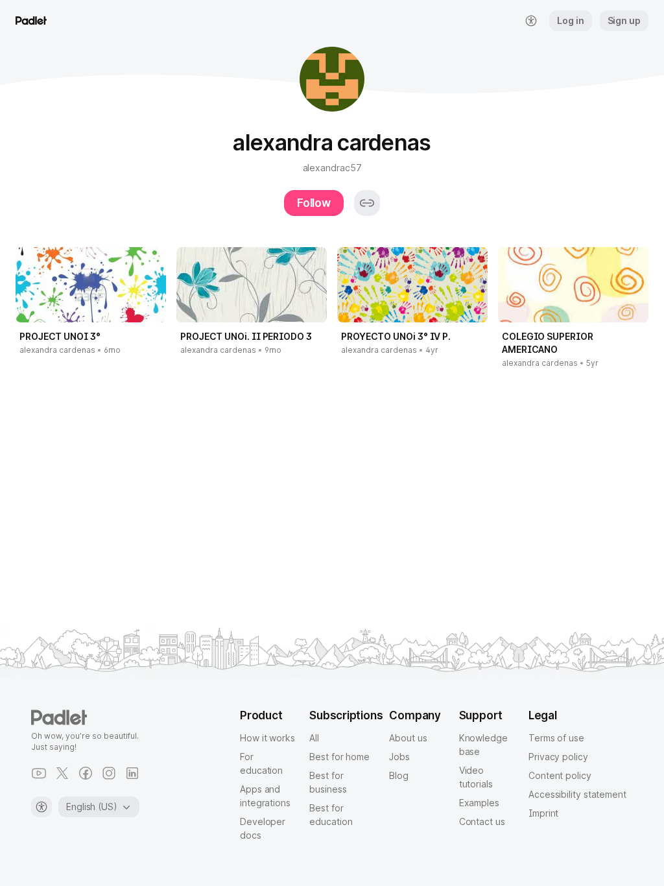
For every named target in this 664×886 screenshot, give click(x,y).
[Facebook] (85, 773)
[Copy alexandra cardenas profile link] (367, 203)
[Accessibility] (41, 806)
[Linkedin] (132, 773)
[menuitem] (531, 20)
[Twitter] (62, 773)
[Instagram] (109, 773)
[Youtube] (39, 773)
